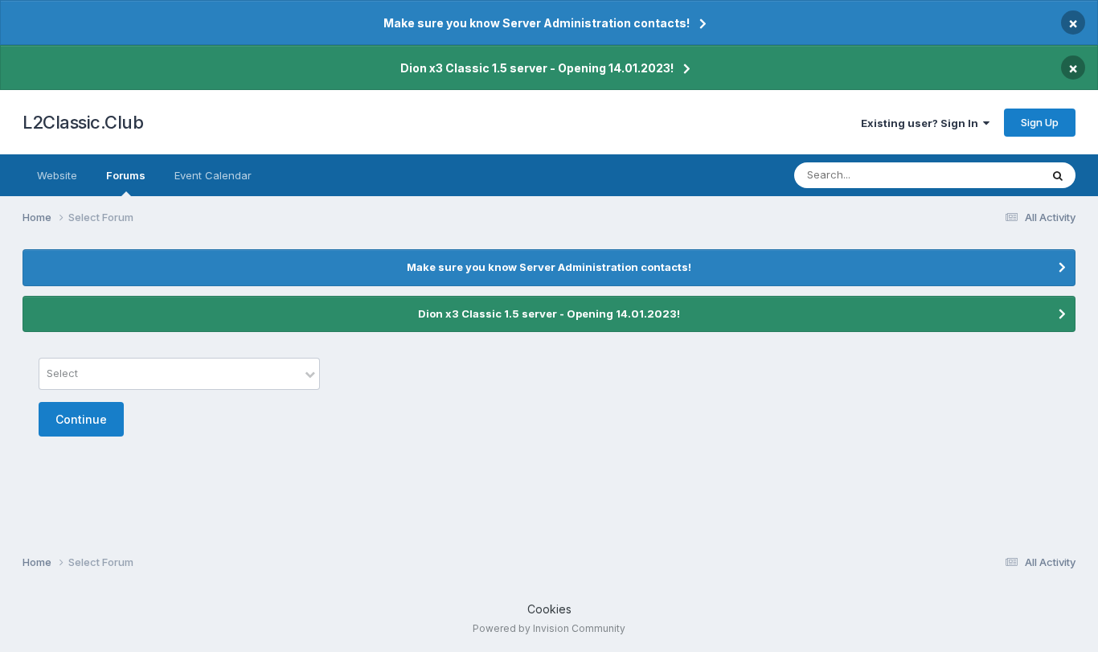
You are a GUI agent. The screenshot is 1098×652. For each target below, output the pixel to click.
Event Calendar (213, 175)
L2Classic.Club (83, 122)
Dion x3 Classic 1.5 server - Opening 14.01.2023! (537, 68)
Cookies (549, 609)
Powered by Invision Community (549, 628)
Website (57, 175)
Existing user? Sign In (922, 123)
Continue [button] (81, 419)
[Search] (1057, 175)
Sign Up (1040, 122)
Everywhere (990, 175)
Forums (125, 175)
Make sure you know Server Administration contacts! (536, 23)
